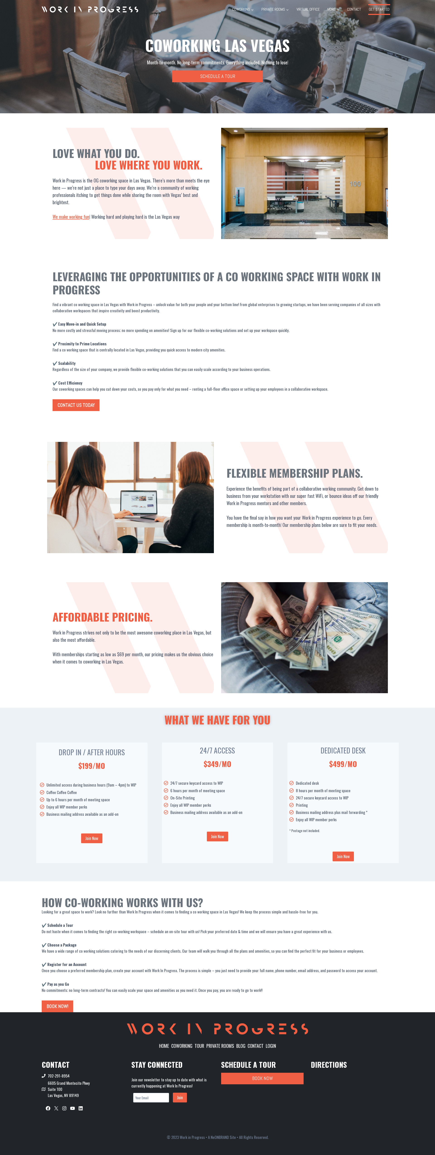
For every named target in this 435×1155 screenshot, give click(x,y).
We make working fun (71, 216)
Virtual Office (308, 9)
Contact (354, 9)
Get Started (379, 9)
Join (180, 1097)
